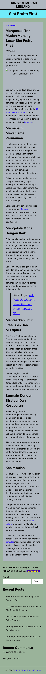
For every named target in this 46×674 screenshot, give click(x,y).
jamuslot (28, 122)
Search (6, 577)
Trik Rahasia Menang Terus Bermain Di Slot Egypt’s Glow (24, 304)
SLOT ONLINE (11, 26)
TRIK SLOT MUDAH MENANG (27, 670)
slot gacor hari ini (11, 658)
